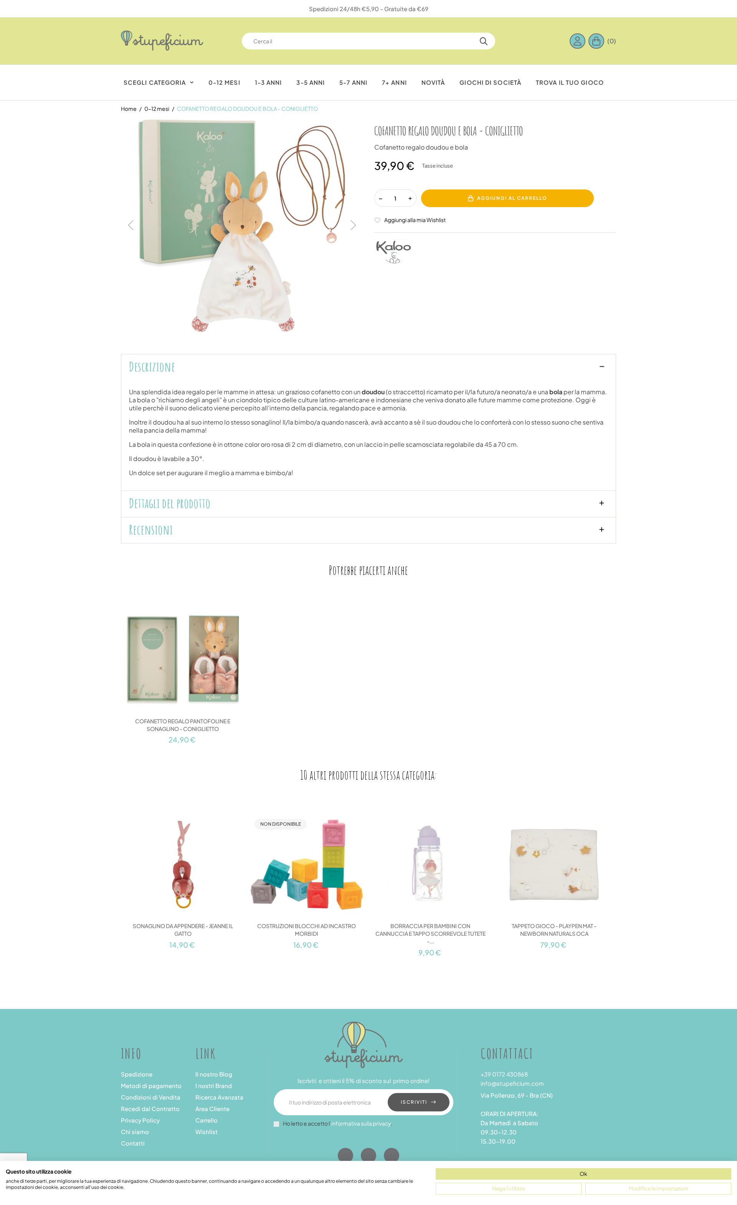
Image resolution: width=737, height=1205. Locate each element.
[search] (483, 41)
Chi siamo (135, 1131)
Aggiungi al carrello (512, 198)
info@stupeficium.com (512, 1083)
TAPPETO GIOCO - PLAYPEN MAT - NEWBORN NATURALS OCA (554, 929)
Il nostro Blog (213, 1074)
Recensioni (151, 529)
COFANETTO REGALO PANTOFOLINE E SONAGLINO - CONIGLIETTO (182, 725)
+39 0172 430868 (504, 1074)
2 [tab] (368, 964)
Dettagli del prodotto (169, 503)
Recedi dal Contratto (150, 1108)
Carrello (206, 1120)
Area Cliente (212, 1108)
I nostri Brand (213, 1085)
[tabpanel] (183, 671)
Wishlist (206, 1131)
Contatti (133, 1143)
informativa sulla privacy (361, 1123)
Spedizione (136, 1074)
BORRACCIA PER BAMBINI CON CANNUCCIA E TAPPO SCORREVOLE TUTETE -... (430, 933)
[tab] (368, 367)
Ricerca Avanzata (219, 1097)
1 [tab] (368, 750)
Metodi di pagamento (151, 1085)
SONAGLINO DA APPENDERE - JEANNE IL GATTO (183, 929)
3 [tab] (376, 964)
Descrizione (152, 366)
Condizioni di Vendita (150, 1097)
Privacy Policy (140, 1120)
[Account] (579, 41)
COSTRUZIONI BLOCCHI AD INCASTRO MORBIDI (306, 929)
